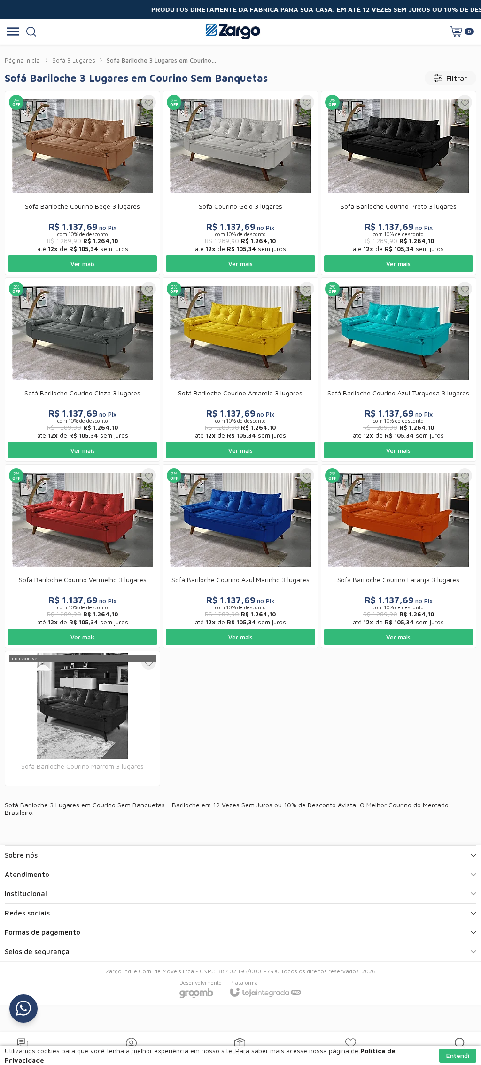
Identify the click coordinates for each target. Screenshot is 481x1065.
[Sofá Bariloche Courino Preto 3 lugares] (398, 183)
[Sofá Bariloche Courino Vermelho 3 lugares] (82, 556)
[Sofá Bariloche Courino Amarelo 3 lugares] (240, 369)
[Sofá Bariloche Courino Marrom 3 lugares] (82, 718)
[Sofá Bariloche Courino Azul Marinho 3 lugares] (240, 556)
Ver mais (82, 264)
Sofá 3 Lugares (73, 60)
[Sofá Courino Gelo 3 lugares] (240, 183)
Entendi (457, 1055)
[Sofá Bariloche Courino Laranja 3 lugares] (398, 556)
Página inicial (23, 60)
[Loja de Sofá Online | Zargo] (232, 31)
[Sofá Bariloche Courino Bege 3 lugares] (82, 183)
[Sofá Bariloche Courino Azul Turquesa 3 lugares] (398, 369)
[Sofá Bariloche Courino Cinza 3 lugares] (82, 369)
